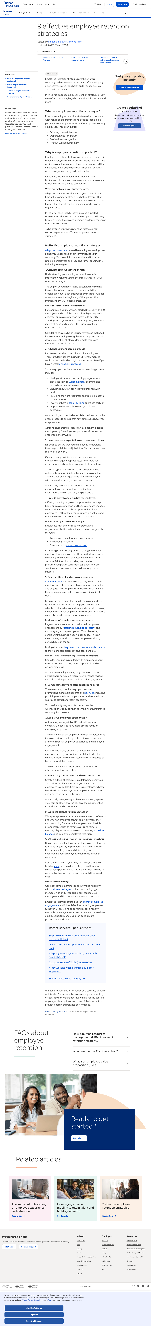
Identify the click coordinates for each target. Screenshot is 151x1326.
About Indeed (81, 1240)
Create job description (129, 87)
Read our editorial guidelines (16, 133)
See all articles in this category (65, 978)
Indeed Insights (106, 1257)
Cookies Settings (34, 1308)
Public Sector (106, 1261)
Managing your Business (82, 13)
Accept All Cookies (34, 1321)
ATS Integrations (107, 1265)
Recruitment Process (58, 13)
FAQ (103, 1269)
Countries (80, 1269)
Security (79, 1249)
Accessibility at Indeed (84, 1261)
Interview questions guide (135, 1257)
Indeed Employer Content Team (65, 41)
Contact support (28, 1246)
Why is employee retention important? (18, 85)
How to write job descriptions (136, 1249)
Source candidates (108, 1244)
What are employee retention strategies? (18, 79)
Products (104, 1249)
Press (78, 1244)
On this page (10, 74)
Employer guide (132, 1240)
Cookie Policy (39, 1300)
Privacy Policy (27, 1300)
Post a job (105, 1240)
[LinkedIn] (138, 1287)
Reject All (34, 1314)
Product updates (132, 1269)
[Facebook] (133, 1287)
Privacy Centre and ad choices (86, 1257)
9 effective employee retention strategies (19, 92)
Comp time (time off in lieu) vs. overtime (70, 962)
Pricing (56, 4)
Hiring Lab (130, 1261)
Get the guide (129, 125)
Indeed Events (131, 1265)
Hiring (39, 13)
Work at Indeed (81, 1265)
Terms (50, 1300)
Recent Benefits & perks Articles (19, 97)
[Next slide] (126, 61)
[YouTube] (143, 1287)
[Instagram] (147, 1287)
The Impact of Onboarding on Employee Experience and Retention (110, 60)
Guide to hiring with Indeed (135, 1253)
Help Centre (9, 1246)
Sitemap (79, 1273)
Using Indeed (24, 13)
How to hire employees (134, 1244)
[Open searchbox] (125, 13)
